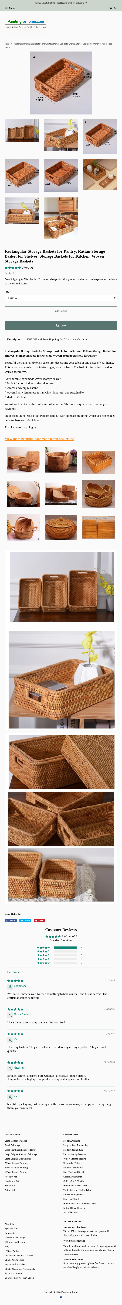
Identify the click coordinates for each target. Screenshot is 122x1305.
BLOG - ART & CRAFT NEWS (19, 1255)
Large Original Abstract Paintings (21, 1154)
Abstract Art (11, 1176)
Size (7, 292)
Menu (12, 8)
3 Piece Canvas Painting (16, 1163)
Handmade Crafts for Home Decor (79, 1203)
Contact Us (10, 1232)
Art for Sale (10, 1189)
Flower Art (10, 1185)
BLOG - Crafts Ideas (14, 1259)
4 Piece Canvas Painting (16, 1167)
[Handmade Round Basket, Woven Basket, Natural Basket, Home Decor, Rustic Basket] (98, 507)
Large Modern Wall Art (16, 1140)
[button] (13, 268)
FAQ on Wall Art (12, 1250)
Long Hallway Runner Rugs (76, 1145)
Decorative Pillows (72, 1163)
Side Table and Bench (74, 1172)
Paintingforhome (69, 1291)
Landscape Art (12, 1181)
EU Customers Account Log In (19, 1277)
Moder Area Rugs (71, 1140)
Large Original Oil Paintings (18, 1158)
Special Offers (11, 1228)
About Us (9, 1224)
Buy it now (61, 325)
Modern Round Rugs (73, 1149)
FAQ (7, 1246)
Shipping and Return (15, 1241)
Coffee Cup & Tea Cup (74, 1181)
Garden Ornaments (72, 1176)
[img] (15, 981)
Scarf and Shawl (71, 1198)
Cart (115, 8)
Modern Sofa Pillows (73, 1167)
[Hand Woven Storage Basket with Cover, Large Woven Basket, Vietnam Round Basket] (23, 506)
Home (7, 44)
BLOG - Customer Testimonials (20, 1268)
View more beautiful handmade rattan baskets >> (39, 439)
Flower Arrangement (73, 1194)
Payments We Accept (15, 1237)
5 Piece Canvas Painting (16, 1172)
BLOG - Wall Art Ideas (15, 1264)
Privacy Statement (14, 1273)
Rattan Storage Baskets (74, 1154)
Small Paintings (12, 1145)
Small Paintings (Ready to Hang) (20, 1149)
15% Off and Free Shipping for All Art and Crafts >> (57, 339)
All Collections (70, 1212)
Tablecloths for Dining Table (77, 1189)
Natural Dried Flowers (74, 1207)
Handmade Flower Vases (75, 1185)
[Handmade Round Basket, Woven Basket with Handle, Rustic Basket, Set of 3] (23, 540)
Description (14, 339)
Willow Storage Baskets (74, 1158)
